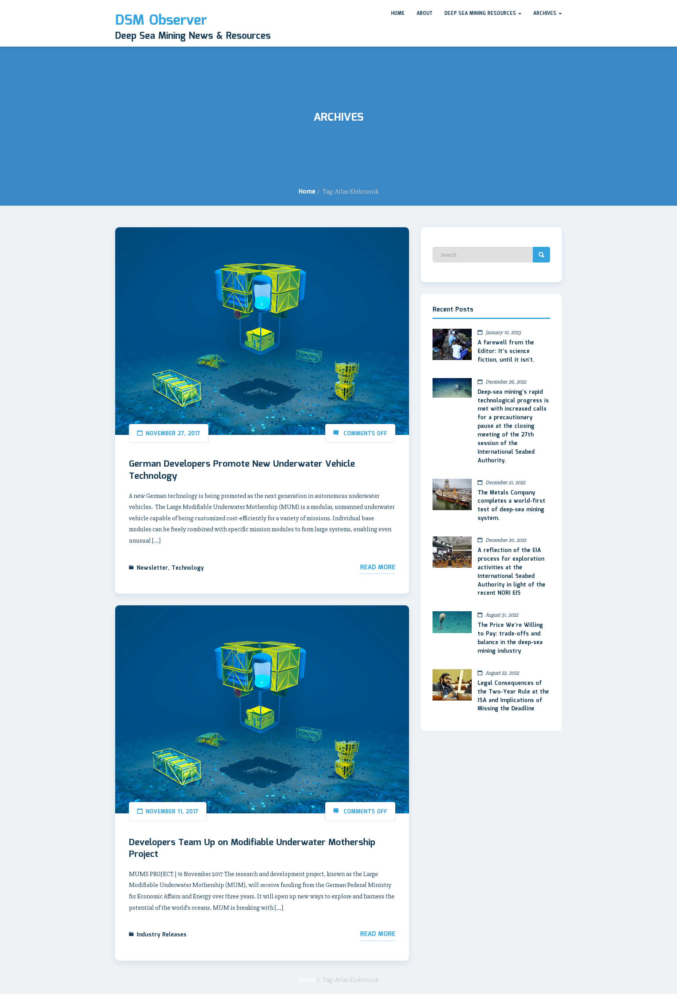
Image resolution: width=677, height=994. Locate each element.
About (424, 13)
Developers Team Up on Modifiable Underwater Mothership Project (252, 848)
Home (398, 13)
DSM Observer (161, 20)
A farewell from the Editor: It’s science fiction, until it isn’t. (506, 351)
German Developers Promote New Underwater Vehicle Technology (242, 470)
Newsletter (152, 568)
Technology (188, 568)
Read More (377, 567)
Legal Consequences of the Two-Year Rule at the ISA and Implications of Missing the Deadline (513, 696)
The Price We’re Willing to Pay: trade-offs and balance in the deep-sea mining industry (510, 638)
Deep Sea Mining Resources (481, 13)
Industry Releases (161, 935)
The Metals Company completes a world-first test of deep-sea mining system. (511, 506)
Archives (545, 13)
